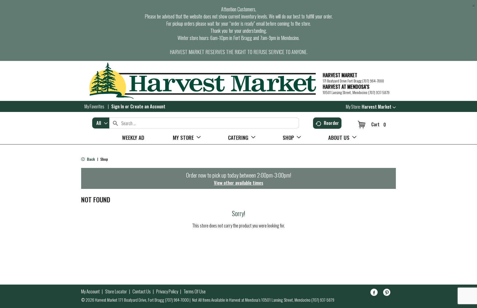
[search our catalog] (115, 122)
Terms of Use (195, 291)
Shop (104, 159)
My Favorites (94, 106)
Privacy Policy (167, 291)
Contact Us (141, 291)
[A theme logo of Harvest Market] (199, 81)
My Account (90, 291)
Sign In (117, 106)
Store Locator (116, 291)
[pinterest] (386, 293)
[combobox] (100, 122)
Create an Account (147, 106)
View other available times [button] (238, 182)
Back (90, 159)
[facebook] (374, 293)
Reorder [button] (331, 122)
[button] (379, 106)
